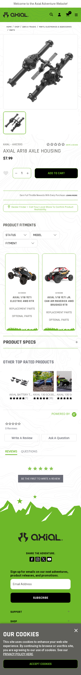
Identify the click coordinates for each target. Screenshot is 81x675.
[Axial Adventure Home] (16, 15)
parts (12, 30)
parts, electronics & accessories (55, 27)
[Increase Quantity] (27, 173)
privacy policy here (18, 654)
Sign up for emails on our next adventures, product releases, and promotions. (39, 573)
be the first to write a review (40, 478)
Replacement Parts (22, 309)
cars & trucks (29, 27)
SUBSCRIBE (40, 598)
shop (17, 27)
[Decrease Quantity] (16, 173)
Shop (13, 621)
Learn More (71, 195)
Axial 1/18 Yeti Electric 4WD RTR (22, 299)
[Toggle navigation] (74, 15)
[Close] (76, 630)
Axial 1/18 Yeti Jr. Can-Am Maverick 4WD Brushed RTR (59, 301)
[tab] (21, 437)
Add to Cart (56, 173)
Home (9, 27)
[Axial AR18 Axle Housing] (40, 71)
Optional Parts (22, 316)
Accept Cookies (40, 664)
